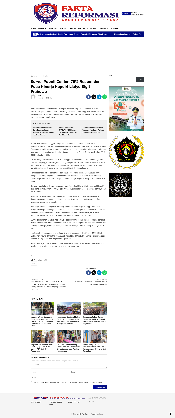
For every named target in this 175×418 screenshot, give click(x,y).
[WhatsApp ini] (104, 96)
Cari (110, 75)
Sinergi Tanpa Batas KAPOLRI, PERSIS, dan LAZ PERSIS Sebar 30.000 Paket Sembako (68, 131)
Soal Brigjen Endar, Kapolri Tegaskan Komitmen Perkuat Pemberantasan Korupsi (93, 130)
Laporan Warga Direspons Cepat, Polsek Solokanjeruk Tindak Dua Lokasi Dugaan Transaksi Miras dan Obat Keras (42, 321)
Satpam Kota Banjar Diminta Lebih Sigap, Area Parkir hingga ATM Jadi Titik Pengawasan (42, 347)
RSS (92, 402)
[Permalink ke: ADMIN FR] (33, 96)
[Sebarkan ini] (88, 96)
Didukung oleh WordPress (80, 414)
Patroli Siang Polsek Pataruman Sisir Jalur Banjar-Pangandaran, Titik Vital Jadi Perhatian (95, 347)
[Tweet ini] (93, 96)
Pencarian (126, 13)
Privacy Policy (73, 402)
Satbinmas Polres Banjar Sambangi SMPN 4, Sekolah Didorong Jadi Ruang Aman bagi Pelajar (94, 320)
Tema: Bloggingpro (97, 414)
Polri (33, 263)
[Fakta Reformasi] (76, 13)
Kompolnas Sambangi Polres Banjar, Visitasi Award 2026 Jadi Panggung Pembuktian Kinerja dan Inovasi (68, 320)
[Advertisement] (87, 54)
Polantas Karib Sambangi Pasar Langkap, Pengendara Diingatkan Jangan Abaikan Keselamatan (68, 347)
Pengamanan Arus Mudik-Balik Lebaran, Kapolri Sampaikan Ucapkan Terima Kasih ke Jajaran (43, 131)
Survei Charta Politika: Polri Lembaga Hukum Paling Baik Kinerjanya (90, 281)
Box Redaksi (36, 402)
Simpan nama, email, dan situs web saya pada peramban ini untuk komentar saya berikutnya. (68, 382)
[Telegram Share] (99, 96)
